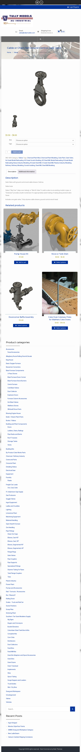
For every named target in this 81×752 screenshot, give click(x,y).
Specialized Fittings (14, 566)
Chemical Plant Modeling (49, 158)
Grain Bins (11, 659)
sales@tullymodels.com (27, 32)
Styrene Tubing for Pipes (16, 569)
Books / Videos (11, 420)
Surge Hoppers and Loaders (17, 680)
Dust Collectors (13, 644)
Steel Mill (39, 165)
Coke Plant (61, 158)
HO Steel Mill (46, 160)
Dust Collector (12, 391)
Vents (9, 445)
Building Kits (10, 449)
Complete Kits (12, 634)
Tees (9, 577)
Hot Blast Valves (13, 402)
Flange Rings (12, 552)
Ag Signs (11, 619)
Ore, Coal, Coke (13, 488)
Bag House (9, 360)
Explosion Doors (13, 395)
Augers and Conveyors (15, 623)
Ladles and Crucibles (13, 506)
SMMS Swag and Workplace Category (20, 730)
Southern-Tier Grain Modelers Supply (18, 616)
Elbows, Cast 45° (13, 537)
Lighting (8, 509)
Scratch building (29, 165)
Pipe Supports (12, 562)
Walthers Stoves (13, 405)
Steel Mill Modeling (48, 165)
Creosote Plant (11, 463)
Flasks (10, 480)
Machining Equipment (13, 517)
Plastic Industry (11, 581)
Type (10, 144)
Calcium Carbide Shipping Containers (20, 737)
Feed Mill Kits (12, 651)
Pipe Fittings (10, 531)
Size (10, 140)
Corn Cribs (11, 637)
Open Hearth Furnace (13, 524)
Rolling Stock (10, 598)
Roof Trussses (12, 438)
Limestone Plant (11, 513)
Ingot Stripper (12, 723)
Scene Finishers (11, 606)
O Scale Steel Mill (47, 163)
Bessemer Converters (13, 367)
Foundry (8, 477)
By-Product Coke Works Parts (16, 452)
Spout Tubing (12, 676)
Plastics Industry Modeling (62, 163)
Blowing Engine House (13, 413)
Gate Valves (12, 555)
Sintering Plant (11, 613)
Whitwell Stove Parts (14, 409)
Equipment (9, 474)
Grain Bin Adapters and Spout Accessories (22, 655)
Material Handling (12, 520)
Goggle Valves (10, 499)
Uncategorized (11, 695)
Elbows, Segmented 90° (15, 544)
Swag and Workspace (13, 691)
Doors (9, 427)
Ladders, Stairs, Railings (15, 430)
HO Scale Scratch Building (32, 160)
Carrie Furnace (12, 384)
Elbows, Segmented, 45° (16, 548)
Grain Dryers (12, 662)
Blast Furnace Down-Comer (17, 377)
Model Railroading (57, 160)
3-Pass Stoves (12, 373)
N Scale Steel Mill (35, 163)
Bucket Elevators (13, 627)
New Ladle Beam (13, 733)
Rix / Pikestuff (11, 595)
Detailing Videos (11, 467)
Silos (9, 673)
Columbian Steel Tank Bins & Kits (18, 630)
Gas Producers (11, 495)
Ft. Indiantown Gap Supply (14, 492)
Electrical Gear (11, 470)
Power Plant (10, 584)
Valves (16, 52)
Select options (61, 262)
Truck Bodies (12, 684)
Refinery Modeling (18, 165)
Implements (12, 669)
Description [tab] (12, 171)
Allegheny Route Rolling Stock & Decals (19, 356)
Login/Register (74, 7)
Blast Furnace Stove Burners (17, 381)
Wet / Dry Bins (12, 687)
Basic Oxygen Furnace (13, 363)
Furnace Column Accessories (17, 398)
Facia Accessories (14, 352)
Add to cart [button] (22, 262)
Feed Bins (11, 648)
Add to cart (17, 152)
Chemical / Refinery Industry (15, 456)
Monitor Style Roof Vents (16, 726)
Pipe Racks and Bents (15, 434)
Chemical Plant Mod (33, 158)
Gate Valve (69, 158)
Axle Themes (57, 749)
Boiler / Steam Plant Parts (14, 417)
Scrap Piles (9, 609)
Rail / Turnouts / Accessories (15, 591)
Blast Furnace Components (15, 370)
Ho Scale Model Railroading (14, 160)
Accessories (10, 349)
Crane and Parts (11, 459)
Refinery (8, 165)
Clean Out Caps (13, 534)
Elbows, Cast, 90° (13, 541)
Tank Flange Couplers (15, 573)
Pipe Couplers (12, 559)
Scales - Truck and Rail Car (15, 602)
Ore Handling (10, 527)
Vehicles (9, 702)
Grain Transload (13, 666)
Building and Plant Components (16, 424)
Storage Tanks (12, 441)
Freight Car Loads (12, 484)
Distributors (11, 641)
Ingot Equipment (11, 502)
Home (9, 52)
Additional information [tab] (27, 171)
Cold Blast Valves (13, 388)
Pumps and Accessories (14, 588)
